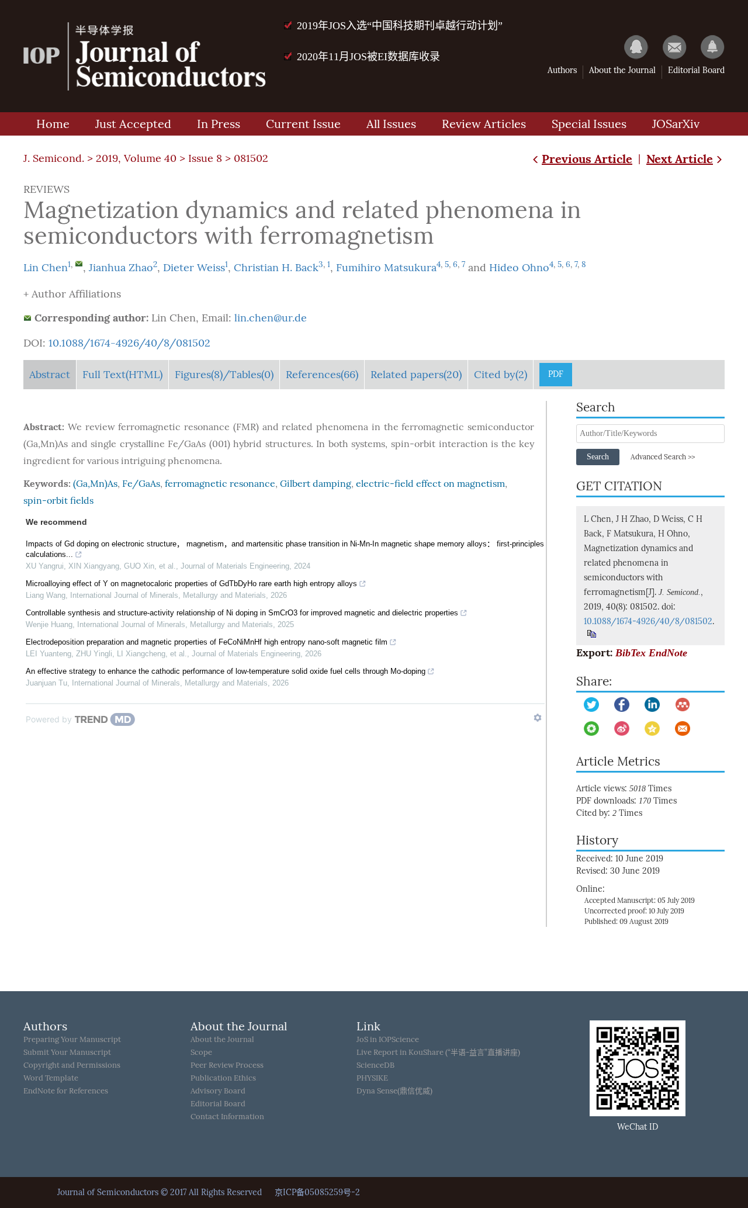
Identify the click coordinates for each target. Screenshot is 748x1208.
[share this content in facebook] (622, 705)
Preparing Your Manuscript (72, 1039)
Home (53, 124)
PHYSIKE (372, 1078)
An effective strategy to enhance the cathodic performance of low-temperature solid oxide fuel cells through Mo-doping (225, 671)
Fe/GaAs (141, 483)
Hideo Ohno (519, 267)
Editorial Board (696, 70)
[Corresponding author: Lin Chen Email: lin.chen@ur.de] (79, 264)
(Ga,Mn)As (95, 483)
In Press (218, 124)
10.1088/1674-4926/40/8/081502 (129, 343)
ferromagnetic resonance (220, 483)
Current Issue (303, 124)
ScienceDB (375, 1065)
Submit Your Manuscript (67, 1052)
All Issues (391, 124)
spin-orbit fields (58, 500)
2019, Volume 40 (136, 158)
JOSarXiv (675, 124)
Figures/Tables (224, 374)
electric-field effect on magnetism (430, 483)
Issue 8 (205, 158)
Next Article (679, 158)
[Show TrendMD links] (537, 717)
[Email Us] (669, 47)
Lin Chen (45, 267)
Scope (201, 1052)
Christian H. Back (276, 267)
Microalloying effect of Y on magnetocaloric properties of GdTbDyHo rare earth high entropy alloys (191, 583)
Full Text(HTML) (122, 374)
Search (598, 456)
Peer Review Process (227, 1065)
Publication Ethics (223, 1078)
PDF (555, 374)
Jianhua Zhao (121, 267)
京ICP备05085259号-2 (317, 1192)
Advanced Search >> (663, 457)
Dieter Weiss (194, 267)
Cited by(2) (500, 374)
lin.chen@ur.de (270, 317)
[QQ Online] (630, 47)
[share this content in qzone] (652, 728)
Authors (562, 70)
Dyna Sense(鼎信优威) (394, 1090)
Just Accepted (133, 124)
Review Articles (484, 124)
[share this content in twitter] (591, 705)
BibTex (630, 653)
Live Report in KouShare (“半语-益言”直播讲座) (438, 1052)
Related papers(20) (416, 374)
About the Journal (622, 70)
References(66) (322, 374)
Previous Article (587, 158)
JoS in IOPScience (387, 1039)
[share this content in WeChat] (591, 728)
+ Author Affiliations (72, 294)
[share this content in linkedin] (652, 705)
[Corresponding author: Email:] (27, 318)
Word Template (50, 1078)
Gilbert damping (315, 483)
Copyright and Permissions (71, 1065)
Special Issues (589, 124)
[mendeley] (682, 705)
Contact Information (227, 1116)
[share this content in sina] (622, 728)
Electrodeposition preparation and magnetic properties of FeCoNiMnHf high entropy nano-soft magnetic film (206, 642)
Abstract (49, 374)
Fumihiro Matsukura (386, 267)
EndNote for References (65, 1090)
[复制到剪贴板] (591, 634)
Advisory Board (218, 1090)
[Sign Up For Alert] (707, 47)
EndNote (668, 653)
